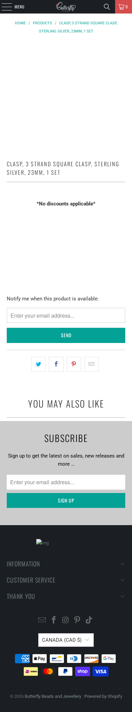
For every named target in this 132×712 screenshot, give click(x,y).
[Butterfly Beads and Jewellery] (66, 7)
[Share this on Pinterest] (74, 364)
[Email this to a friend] (91, 364)
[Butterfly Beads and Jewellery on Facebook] (54, 620)
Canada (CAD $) (62, 640)
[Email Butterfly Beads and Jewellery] (42, 620)
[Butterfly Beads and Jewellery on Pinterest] (77, 620)
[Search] (107, 7)
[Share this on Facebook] (56, 364)
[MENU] (3, 7)
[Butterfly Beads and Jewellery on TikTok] (89, 620)
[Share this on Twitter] (38, 364)
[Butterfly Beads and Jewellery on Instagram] (66, 620)
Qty (10, 216)
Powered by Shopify (103, 696)
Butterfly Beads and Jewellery (53, 696)
